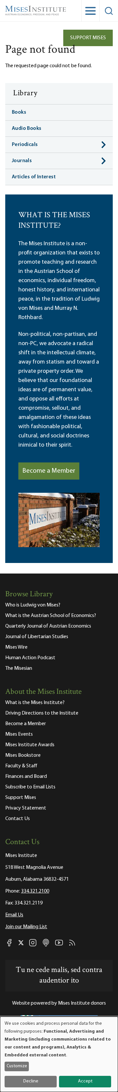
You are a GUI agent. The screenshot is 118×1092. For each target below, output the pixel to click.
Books (19, 112)
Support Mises (88, 38)
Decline (30, 1081)
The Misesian (18, 668)
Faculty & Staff (21, 766)
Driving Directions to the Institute (41, 713)
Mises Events (19, 734)
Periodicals (25, 144)
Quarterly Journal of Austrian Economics (48, 626)
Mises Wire (16, 647)
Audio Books (26, 128)
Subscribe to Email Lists (30, 787)
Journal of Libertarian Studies (36, 636)
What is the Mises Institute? (35, 702)
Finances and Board (26, 776)
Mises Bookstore (23, 755)
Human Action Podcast (30, 658)
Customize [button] (17, 1066)
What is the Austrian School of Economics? (50, 615)
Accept (85, 1081)
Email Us (14, 915)
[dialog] (59, 1054)
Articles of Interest (34, 177)
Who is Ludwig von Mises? (32, 605)
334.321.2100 (35, 891)
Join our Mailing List (26, 927)
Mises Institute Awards (29, 745)
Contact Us (17, 818)
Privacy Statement (25, 808)
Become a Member (48, 471)
